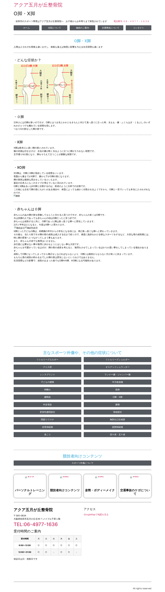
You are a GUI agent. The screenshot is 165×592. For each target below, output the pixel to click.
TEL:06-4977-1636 (36, 524)
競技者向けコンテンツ (65, 490)
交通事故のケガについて (135, 492)
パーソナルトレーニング (30, 492)
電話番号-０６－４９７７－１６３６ (131, 21)
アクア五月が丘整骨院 (38, 5)
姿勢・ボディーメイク (100, 490)
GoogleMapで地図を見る (96, 514)
